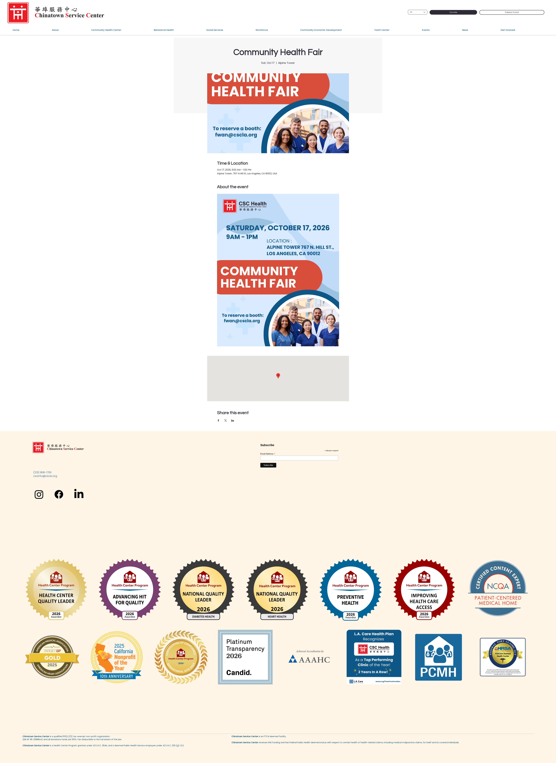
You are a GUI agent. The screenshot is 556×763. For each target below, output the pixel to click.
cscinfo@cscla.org (45, 476)
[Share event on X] (225, 420)
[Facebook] (59, 494)
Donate (453, 12)
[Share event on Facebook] (218, 420)
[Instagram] (39, 494)
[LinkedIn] (79, 494)
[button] (69, 30)
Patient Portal (512, 12)
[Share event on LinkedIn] (232, 420)
